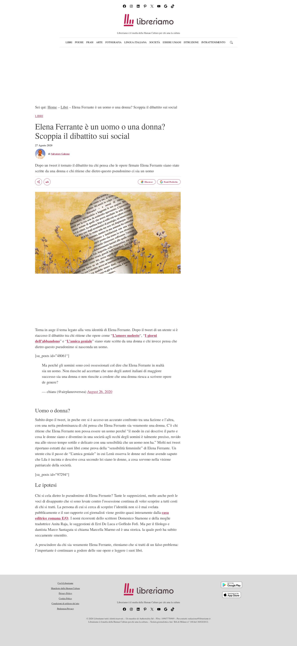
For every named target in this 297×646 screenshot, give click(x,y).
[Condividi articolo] (38, 181)
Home (52, 107)
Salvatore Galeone (60, 154)
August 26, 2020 (99, 391)
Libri (64, 107)
